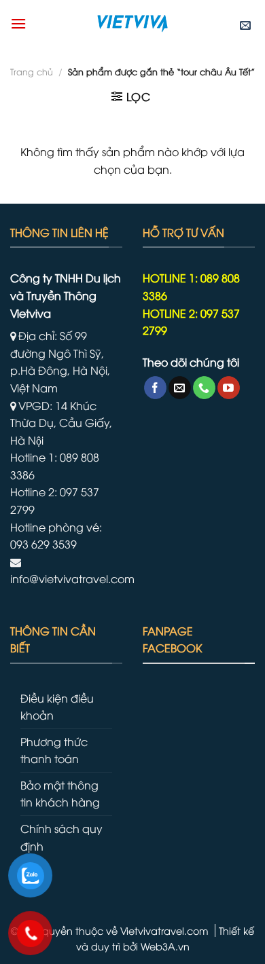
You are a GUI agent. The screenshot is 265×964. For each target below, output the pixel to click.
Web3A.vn (165, 946)
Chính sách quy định (61, 837)
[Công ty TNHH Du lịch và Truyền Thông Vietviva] (132, 24)
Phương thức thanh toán (54, 750)
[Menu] (18, 23)
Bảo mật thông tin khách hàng (60, 793)
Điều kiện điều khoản (57, 706)
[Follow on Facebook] (155, 387)
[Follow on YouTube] (228, 387)
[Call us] (204, 387)
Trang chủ (31, 71)
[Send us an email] (180, 387)
